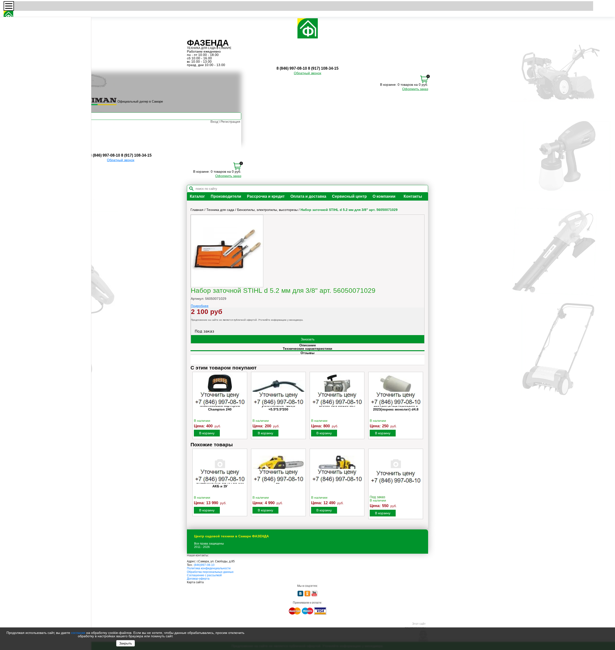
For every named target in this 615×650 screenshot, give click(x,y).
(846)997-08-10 (204, 565)
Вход (214, 121)
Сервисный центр (349, 196)
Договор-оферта (198, 578)
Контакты (413, 196)
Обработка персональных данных (210, 572)
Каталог (197, 196)
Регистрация (230, 121)
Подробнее (200, 306)
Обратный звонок (307, 73)
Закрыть (125, 643)
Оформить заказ (415, 89)
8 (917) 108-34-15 (323, 68)
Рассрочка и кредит (266, 196)
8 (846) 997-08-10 (292, 68)
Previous (194, 407)
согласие (78, 633)
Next (420, 407)
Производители (226, 196)
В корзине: (388, 84)
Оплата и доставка (308, 196)
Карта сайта (195, 582)
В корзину (207, 433)
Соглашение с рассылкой (204, 575)
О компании (384, 196)
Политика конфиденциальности (209, 568)
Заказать (307, 339)
